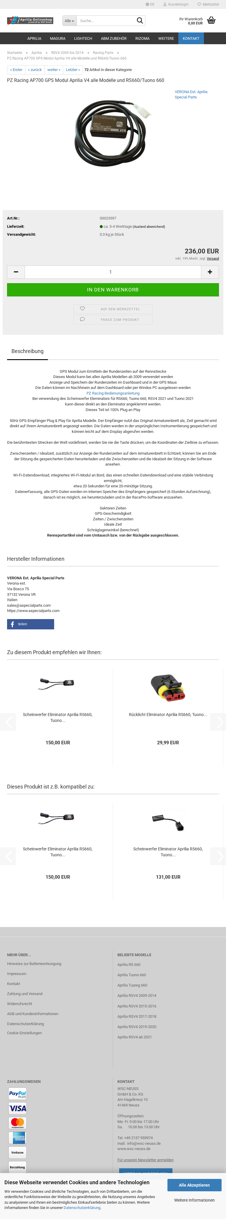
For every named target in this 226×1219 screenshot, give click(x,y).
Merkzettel (210, 4)
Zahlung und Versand (24, 994)
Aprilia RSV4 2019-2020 (136, 1027)
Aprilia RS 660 (128, 964)
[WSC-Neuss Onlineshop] (30, 20)
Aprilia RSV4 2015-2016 (136, 1006)
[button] (150, 4)
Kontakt (191, 38)
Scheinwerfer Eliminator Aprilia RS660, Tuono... (57, 717)
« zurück (35, 69)
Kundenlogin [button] (178, 4)
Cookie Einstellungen (24, 1033)
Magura (57, 38)
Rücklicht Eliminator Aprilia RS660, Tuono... (168, 714)
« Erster (16, 69)
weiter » (53, 69)
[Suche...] (139, 21)
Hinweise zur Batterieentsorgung (34, 963)
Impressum (16, 973)
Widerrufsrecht (19, 1004)
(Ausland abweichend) (149, 227)
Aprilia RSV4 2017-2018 (136, 1016)
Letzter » (73, 69)
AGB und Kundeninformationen (32, 1014)
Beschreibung (27, 351)
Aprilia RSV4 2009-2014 (136, 995)
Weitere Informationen (194, 1200)
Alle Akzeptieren (194, 1185)
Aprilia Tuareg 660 (132, 985)
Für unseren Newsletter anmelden (145, 1160)
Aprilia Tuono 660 (131, 975)
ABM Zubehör (114, 38)
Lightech (83, 38)
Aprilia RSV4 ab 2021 (134, 1037)
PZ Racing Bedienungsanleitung (113, 393)
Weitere (166, 38)
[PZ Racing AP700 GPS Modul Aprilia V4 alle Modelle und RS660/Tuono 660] (113, 133)
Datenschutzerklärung (82, 1207)
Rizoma (142, 38)
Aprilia (34, 38)
